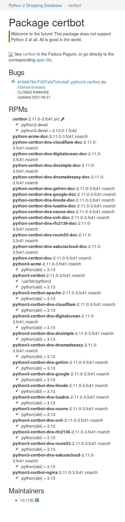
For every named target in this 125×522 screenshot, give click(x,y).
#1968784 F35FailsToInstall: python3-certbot (58, 82)
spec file (43, 60)
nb (22, 500)
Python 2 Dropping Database (35, 5)
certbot (29, 54)
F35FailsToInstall (30, 87)
